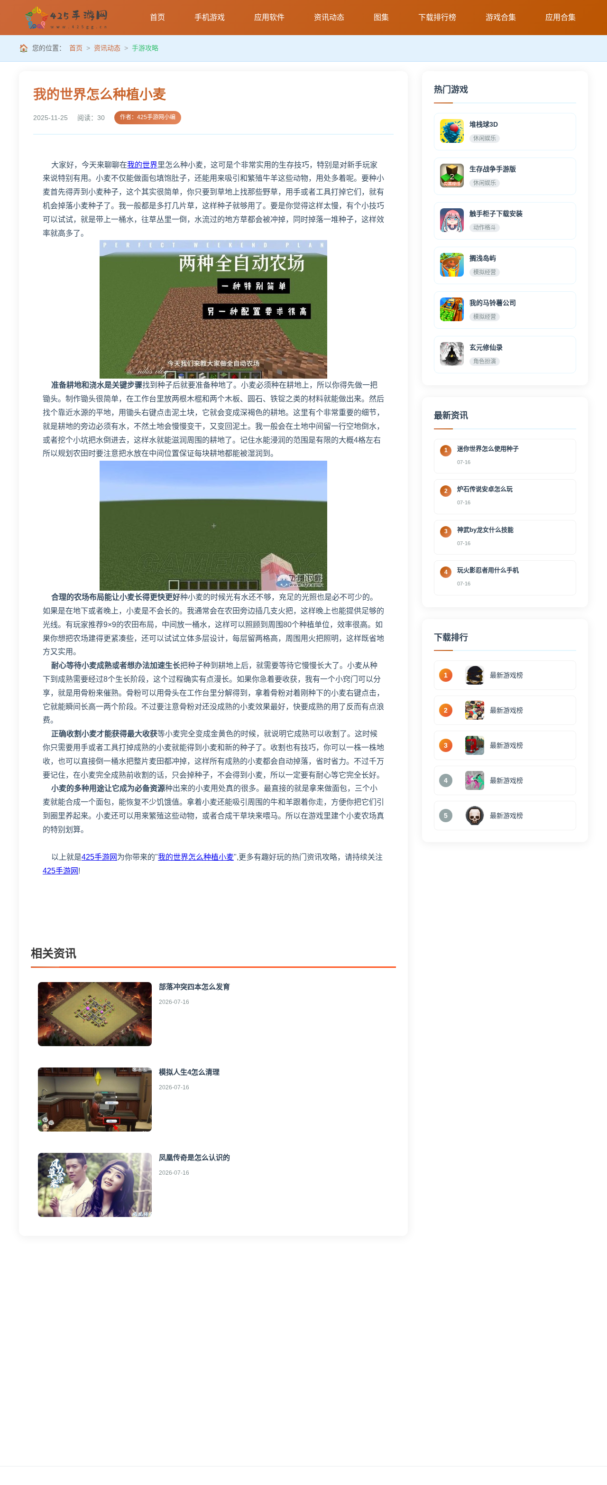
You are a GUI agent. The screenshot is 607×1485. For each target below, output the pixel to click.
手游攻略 (145, 48)
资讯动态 (107, 48)
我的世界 (142, 165)
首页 (76, 48)
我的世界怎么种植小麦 (196, 857)
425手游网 (99, 857)
